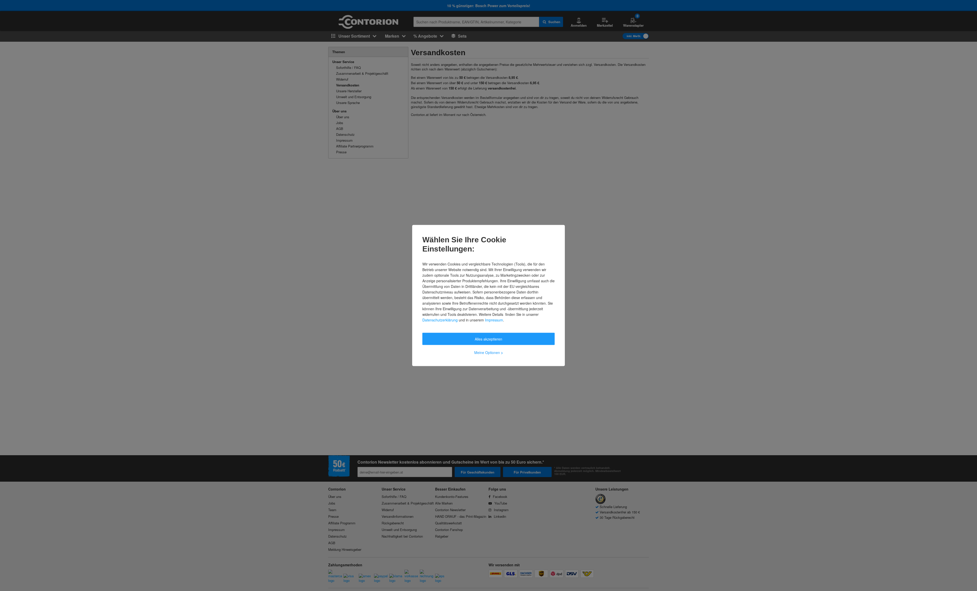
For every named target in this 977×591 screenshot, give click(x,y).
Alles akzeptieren (488, 339)
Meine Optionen (488, 352)
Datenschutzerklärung (440, 319)
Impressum (494, 319)
